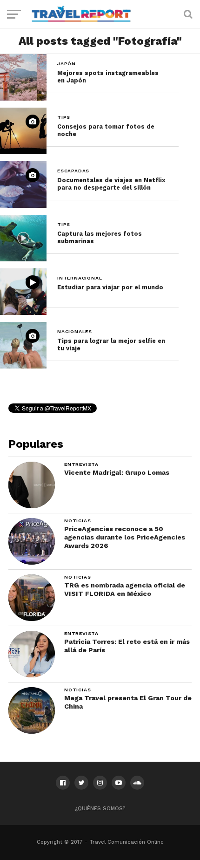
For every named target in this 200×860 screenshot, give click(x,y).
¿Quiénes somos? (100, 808)
